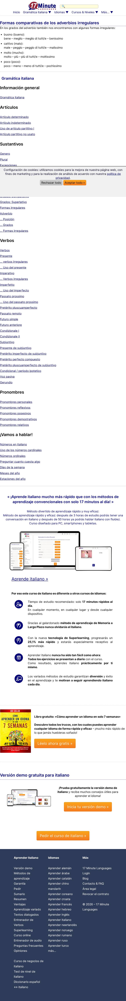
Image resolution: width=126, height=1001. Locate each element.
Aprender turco (58, 945)
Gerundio (6, 382)
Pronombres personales (16, 402)
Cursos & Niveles (83, 12)
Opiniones (20, 951)
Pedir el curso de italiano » (63, 836)
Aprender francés (60, 904)
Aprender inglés (58, 914)
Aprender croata (59, 899)
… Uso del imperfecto (14, 290)
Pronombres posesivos (15, 413)
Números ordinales (13, 456)
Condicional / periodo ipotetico (20, 371)
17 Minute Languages (97, 868)
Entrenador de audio (28, 940)
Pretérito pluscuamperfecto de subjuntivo (28, 365)
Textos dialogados (26, 914)
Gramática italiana (35, 12)
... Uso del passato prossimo (19, 302)
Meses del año (10, 473)
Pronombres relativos (14, 425)
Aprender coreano (60, 894)
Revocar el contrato (96, 894)
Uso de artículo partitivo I (17, 128)
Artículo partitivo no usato (17, 134)
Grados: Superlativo (13, 202)
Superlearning (23, 930)
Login (86, 873)
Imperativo (7, 273)
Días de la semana (12, 467)
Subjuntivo (7, 342)
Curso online (22, 935)
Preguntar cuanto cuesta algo (20, 461)
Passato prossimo (12, 296)
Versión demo (23, 868)
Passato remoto (11, 313)
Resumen (20, 899)
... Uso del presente (13, 267)
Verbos (5, 250)
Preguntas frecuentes (28, 945)
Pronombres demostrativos (18, 419)
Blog (85, 878)
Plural (4, 159)
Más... (105, 12)
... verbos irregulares (14, 261)
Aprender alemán (59, 868)
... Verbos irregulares (14, 279)
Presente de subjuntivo (15, 348)
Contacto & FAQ (93, 883)
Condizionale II (10, 336)
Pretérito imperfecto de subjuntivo (23, 353)
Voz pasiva (7, 376)
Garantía (20, 883)
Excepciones (8, 165)
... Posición (7, 219)
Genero (5, 154)
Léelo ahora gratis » (54, 743)
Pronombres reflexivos (15, 407)
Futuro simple (9, 319)
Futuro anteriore (11, 325)
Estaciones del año (13, 479)
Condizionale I (9, 331)
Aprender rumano (60, 935)
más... (52, 951)
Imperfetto (7, 285)
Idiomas (59, 12)
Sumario (19, 894)
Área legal (89, 889)
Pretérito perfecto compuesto (20, 359)
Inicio (16, 12)
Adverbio (6, 213)
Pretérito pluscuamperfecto (18, 307)
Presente (6, 256)
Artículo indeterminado (15, 123)
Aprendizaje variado (27, 909)
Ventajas (20, 904)
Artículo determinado (14, 117)
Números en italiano (13, 444)
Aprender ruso (58, 940)
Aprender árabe (59, 873)
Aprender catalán (60, 878)
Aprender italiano (59, 920)
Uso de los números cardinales (21, 450)
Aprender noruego (60, 930)
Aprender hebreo (59, 909)
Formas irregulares (12, 207)
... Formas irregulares (14, 231)
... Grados (6, 225)
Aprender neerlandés (62, 925)
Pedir (17, 889)
